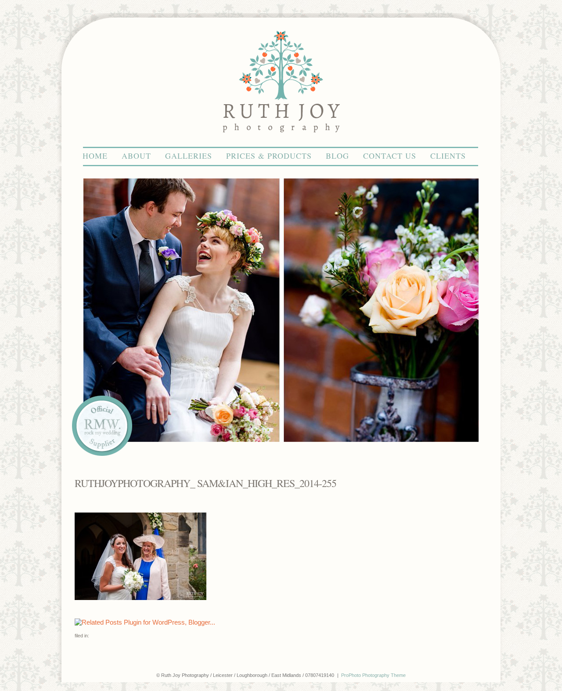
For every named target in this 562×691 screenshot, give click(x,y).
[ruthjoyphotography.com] (281, 142)
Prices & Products (269, 156)
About (136, 156)
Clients (448, 156)
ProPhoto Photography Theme (373, 675)
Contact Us (389, 156)
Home (95, 156)
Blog (337, 156)
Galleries (188, 156)
